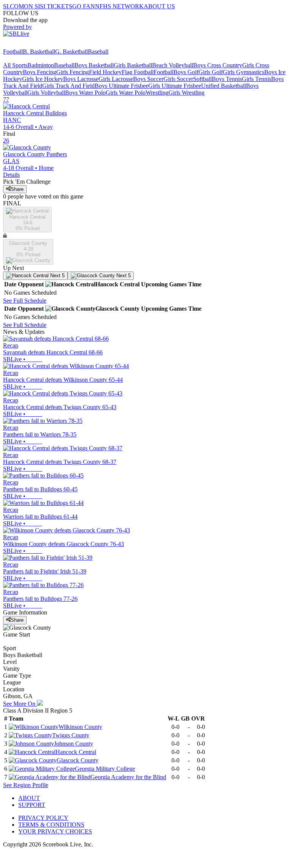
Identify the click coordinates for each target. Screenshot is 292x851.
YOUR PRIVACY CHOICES (55, 831)
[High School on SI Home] (32, 44)
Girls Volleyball (46, 92)
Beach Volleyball (172, 65)
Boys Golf (185, 72)
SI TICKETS (56, 6)
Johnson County (73, 743)
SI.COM (13, 6)
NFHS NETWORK (119, 6)
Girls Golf (210, 72)
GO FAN (83, 6)
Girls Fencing (72, 72)
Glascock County (77, 760)
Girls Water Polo (126, 92)
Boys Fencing (39, 72)
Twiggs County (70, 735)
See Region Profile (25, 785)
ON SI (32, 6)
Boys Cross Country (217, 65)
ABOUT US (159, 6)
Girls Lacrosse (115, 79)
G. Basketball (71, 51)
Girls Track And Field (68, 86)
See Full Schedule (24, 300)
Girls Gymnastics (243, 72)
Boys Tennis (227, 79)
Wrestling (157, 92)
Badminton (40, 65)
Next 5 (57, 275)
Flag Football (138, 72)
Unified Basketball (223, 86)
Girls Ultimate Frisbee (174, 86)
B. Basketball (39, 51)
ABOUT (29, 798)
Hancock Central (76, 752)
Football (13, 51)
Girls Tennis (256, 79)
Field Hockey (105, 72)
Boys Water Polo (85, 92)
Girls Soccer (178, 79)
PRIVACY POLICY (43, 817)
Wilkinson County (80, 727)
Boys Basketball (94, 65)
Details (11, 174)
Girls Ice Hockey (42, 79)
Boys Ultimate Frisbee (121, 86)
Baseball (98, 51)
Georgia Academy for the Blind (128, 777)
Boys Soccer (148, 79)
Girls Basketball (133, 65)
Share (17, 189)
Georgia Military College (105, 768)
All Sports (15, 65)
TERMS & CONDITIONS (51, 824)
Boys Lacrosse (80, 79)
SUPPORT (31, 805)
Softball (202, 79)
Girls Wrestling (186, 92)
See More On (20, 703)
